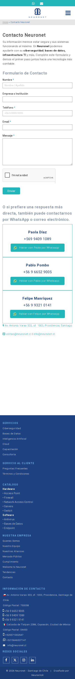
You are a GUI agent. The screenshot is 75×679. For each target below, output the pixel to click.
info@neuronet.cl (44, 334)
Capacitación (10, 449)
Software (8, 515)
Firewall (8, 497)
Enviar (11, 191)
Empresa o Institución (15, 93)
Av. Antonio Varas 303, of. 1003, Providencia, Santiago (38, 325)
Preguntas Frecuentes (15, 468)
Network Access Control (18, 502)
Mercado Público (12, 556)
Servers (8, 506)
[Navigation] (68, 12)
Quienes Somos (11, 541)
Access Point (12, 493)
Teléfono (9, 107)
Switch (8, 510)
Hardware (9, 489)
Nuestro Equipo (11, 546)
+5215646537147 (16, 640)
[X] (15, 660)
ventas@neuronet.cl (18, 334)
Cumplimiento (10, 561)
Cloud (6, 444)
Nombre (8, 79)
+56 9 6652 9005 (14, 611)
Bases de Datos (12, 433)
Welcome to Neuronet (14, 567)
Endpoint (9, 528)
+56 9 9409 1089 (14, 615)
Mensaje (9, 135)
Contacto (8, 577)
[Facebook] (6, 660)
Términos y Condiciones (16, 473)
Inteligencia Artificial (15, 438)
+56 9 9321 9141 (14, 619)
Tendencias (9, 572)
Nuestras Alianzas (13, 551)
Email (7, 121)
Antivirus (9, 519)
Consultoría (9, 454)
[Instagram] (23, 660)
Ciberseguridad (12, 428)
